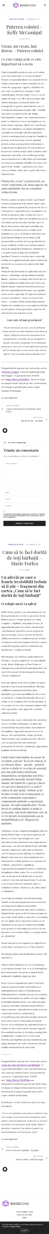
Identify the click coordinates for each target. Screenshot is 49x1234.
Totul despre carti (24, 1212)
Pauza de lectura (16, 19)
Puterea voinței (10, 372)
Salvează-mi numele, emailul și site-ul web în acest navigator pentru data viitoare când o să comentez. (24, 515)
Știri (24, 1218)
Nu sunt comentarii (17, 443)
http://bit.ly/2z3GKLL (18, 379)
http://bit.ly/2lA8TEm (18, 1080)
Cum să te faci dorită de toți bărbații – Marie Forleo (24, 557)
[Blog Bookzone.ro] (24, 5)
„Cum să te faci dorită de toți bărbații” (21, 1065)
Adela (27, 570)
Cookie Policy (15, 1226)
